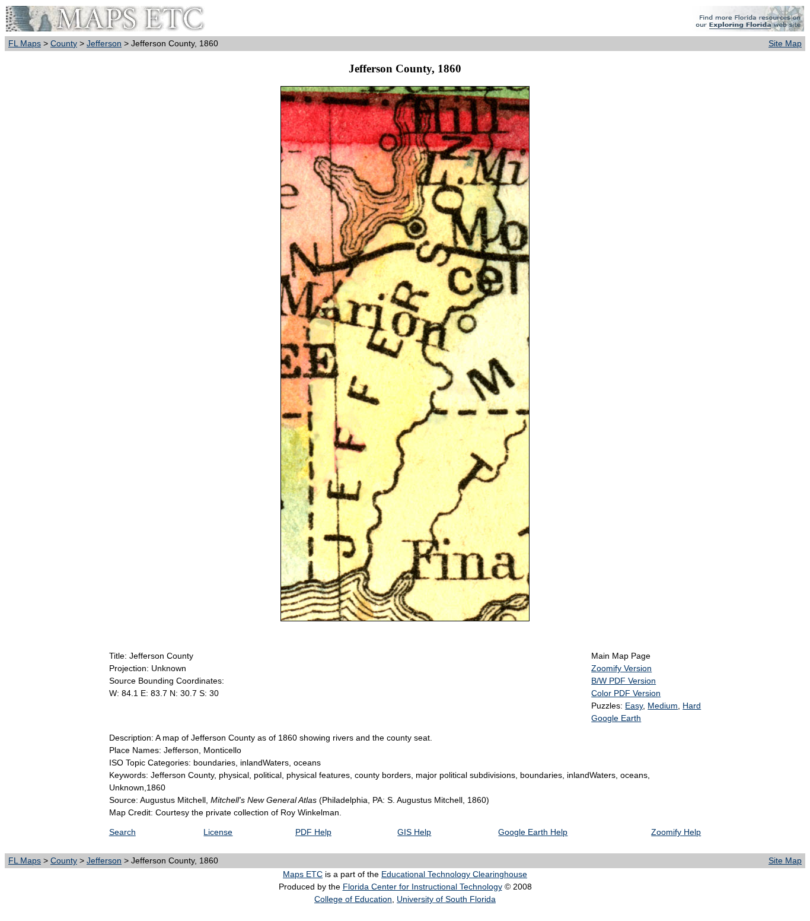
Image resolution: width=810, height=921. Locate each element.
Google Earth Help (532, 832)
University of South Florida (446, 899)
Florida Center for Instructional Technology (422, 886)
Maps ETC (303, 874)
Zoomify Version (621, 668)
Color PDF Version (626, 693)
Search (122, 832)
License (217, 832)
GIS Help (414, 832)
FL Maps (24, 43)
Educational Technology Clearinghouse (454, 874)
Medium (663, 705)
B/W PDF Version (623, 680)
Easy (634, 705)
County (63, 43)
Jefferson (104, 43)
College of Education (353, 899)
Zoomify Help (676, 832)
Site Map (785, 43)
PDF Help (313, 832)
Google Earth (616, 718)
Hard (692, 705)
